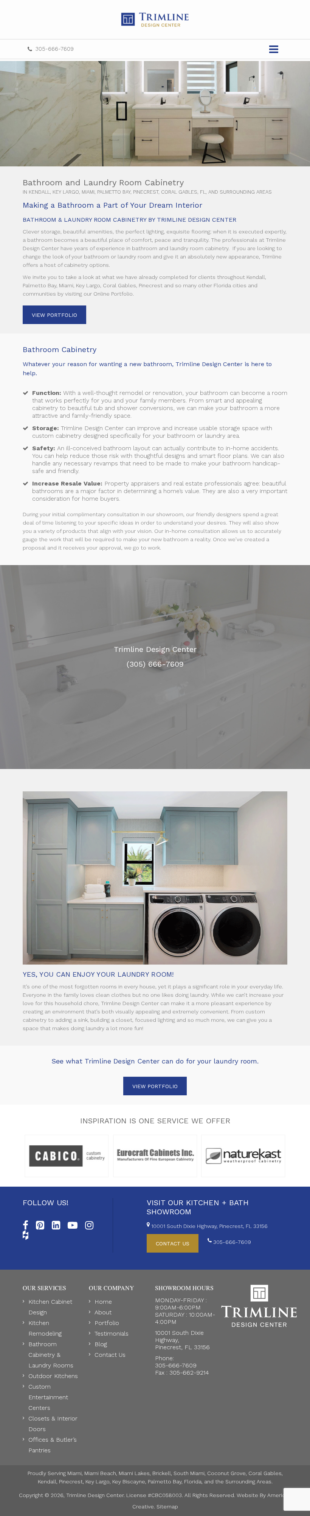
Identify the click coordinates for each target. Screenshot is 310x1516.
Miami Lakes (134, 1473)
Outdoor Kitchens (53, 1376)
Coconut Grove (226, 1473)
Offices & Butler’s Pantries (52, 1445)
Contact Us (110, 1354)
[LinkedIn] (56, 1223)
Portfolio (107, 1322)
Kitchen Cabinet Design (50, 1307)
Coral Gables (265, 1473)
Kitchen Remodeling (45, 1328)
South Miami (189, 1473)
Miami (74, 1473)
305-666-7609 (55, 48)
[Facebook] (25, 1223)
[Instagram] (89, 1223)
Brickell (161, 1473)
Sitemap (167, 1506)
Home (103, 1301)
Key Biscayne (128, 1481)
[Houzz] (25, 1233)
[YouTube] (73, 1223)
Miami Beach (100, 1473)
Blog (101, 1344)
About (103, 1312)
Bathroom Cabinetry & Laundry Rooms (50, 1355)
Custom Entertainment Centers (48, 1397)
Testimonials (112, 1333)
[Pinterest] (40, 1223)
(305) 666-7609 (155, 664)
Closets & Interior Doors (53, 1424)
